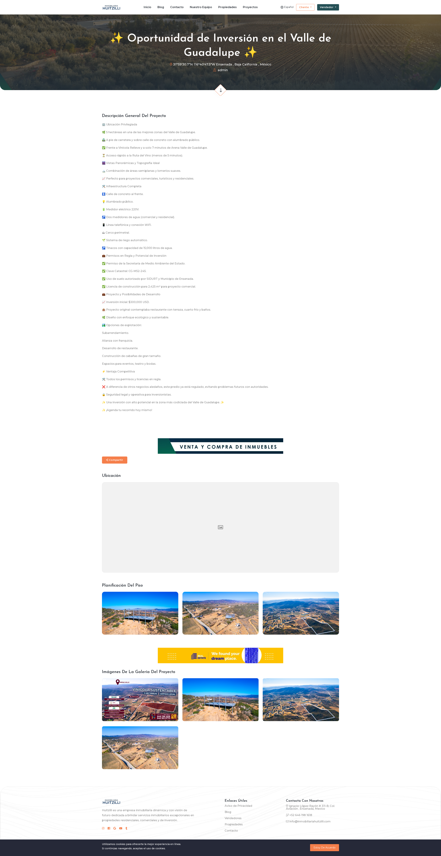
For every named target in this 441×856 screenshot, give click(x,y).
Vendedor (327, 7)
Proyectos (250, 7)
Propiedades (227, 7)
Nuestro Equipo (201, 7)
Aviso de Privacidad (238, 805)
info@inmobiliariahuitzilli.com (310, 821)
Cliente (304, 7)
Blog (160, 7)
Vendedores (233, 818)
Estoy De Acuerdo (325, 847)
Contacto (177, 7)
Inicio (147, 7)
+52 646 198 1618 (300, 815)
